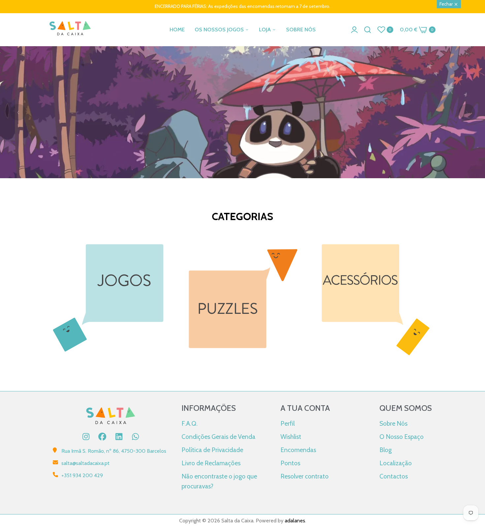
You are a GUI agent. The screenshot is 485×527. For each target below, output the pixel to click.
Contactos (393, 476)
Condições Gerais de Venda (218, 437)
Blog (385, 450)
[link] (242, 153)
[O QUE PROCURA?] (367, 29)
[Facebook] (102, 436)
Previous (18, 112)
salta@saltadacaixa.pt (85, 463)
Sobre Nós (393, 423)
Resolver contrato (304, 476)
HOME (177, 29)
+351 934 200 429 (82, 475)
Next (467, 112)
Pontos (290, 463)
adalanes (295, 520)
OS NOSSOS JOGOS (220, 29)
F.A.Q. (189, 423)
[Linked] (118, 436)
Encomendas (298, 450)
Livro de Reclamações (211, 463)
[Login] (354, 29)
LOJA (265, 29)
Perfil (287, 423)
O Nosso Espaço (401, 437)
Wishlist (290, 437)
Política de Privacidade (212, 450)
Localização (395, 463)
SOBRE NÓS (301, 29)
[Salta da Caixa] (70, 29)
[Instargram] (85, 436)
